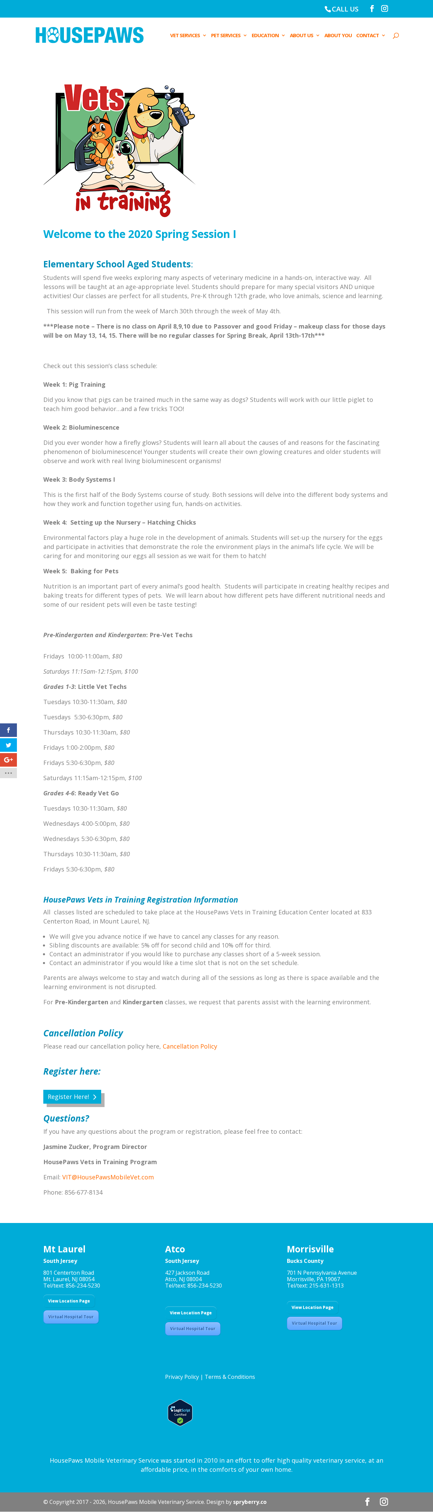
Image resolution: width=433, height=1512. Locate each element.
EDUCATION (265, 36)
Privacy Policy (182, 1377)
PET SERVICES (226, 36)
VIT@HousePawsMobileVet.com (108, 1177)
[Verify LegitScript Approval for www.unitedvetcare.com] (178, 1424)
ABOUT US (301, 36)
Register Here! (68, 1097)
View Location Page (69, 1301)
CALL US (345, 9)
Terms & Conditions (230, 1377)
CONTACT (367, 36)
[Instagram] (384, 8)
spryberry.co (250, 1502)
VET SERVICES (185, 36)
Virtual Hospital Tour (71, 1317)
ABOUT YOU (338, 36)
